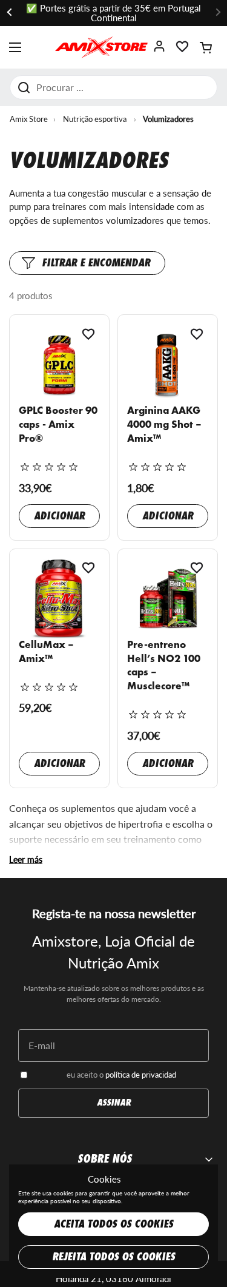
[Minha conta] (159, 50)
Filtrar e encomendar (96, 263)
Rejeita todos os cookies (113, 1257)
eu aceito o (121, 1074)
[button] (206, 47)
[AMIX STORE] (101, 47)
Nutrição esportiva (95, 119)
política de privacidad (140, 1074)
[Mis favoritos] (182, 50)
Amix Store (29, 119)
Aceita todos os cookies (113, 1224)
